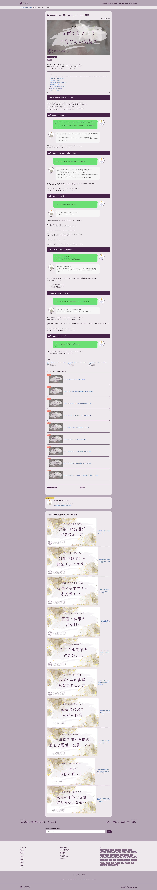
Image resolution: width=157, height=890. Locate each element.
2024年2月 (21, 865)
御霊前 (116, 857)
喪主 (102, 854)
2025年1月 (21, 849)
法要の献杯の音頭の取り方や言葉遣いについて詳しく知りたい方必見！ (103, 799)
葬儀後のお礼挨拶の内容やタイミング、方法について (105, 712)
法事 (120, 857)
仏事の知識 (110, 852)
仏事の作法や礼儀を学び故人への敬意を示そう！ (105, 652)
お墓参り (107, 849)
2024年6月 (21, 859)
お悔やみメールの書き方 (55, 80)
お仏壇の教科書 (128, 887)
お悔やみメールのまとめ (55, 90)
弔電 (111, 857)
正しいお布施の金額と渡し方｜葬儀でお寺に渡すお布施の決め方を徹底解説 (102, 771)
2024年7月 (21, 858)
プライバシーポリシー (125, 886)
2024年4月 (21, 862)
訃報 (123, 862)
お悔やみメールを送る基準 (56, 88)
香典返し (110, 865)
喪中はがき (134, 852)
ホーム (21, 7)
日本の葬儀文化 (62, 853)
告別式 (124, 852)
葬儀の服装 (127, 860)
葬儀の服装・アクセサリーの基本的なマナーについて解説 (104, 561)
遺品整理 (127, 862)
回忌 (122, 854)
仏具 (115, 852)
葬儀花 (108, 862)
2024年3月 (21, 864)
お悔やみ (49, 59)
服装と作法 (111, 3)
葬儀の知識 (134, 860)
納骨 (106, 860)
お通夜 (130, 849)
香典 (133, 862)
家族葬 (102, 857)
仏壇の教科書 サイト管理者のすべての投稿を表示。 (63, 505)
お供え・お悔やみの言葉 (64, 850)
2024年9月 (21, 855)
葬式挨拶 (117, 862)
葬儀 (120, 3)
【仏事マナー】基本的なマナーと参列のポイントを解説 (104, 591)
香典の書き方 (103, 865)
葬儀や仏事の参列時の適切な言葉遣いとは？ (105, 621)
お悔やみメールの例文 (55, 84)
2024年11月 (22, 852)
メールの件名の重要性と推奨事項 (57, 86)
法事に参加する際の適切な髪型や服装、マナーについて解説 (104, 742)
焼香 (135, 857)
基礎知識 (115, 3)
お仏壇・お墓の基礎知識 (64, 849)
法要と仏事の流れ (63, 855)
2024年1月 (21, 867)
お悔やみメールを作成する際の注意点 (58, 82)
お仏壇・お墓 (104, 3)
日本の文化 (135, 3)
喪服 (112, 854)
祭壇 (102, 860)
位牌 (119, 852)
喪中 (128, 852)
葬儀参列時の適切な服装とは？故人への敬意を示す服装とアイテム (103, 531)
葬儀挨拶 (103, 862)
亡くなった (103, 852)
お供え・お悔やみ (128, 3)
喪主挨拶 (107, 854)
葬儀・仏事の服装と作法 (27, 7)
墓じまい (127, 854)
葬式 (113, 862)
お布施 (112, 849)
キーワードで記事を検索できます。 (53, 828)
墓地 (132, 854)
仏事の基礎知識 (62, 852)
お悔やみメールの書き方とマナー (57, 78)
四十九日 (117, 854)
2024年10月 (22, 853)
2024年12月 (22, 850)
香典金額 (116, 865)
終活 (110, 860)
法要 (123, 3)
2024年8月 (21, 856)
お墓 (102, 849)
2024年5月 (21, 861)
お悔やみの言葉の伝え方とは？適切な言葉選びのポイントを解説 (104, 682)
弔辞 (107, 857)
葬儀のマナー (120, 860)
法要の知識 (130, 857)
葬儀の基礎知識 (62, 858)
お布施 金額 (118, 849)
